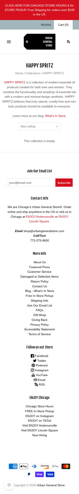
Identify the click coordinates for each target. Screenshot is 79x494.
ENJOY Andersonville (40, 216)
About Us (39, 262)
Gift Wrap (39, 315)
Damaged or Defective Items (39, 276)
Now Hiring (39, 435)
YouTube (41, 375)
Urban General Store (51, 485)
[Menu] (8, 42)
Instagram (41, 370)
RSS (41, 384)
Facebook (41, 356)
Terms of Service (39, 334)
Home (19, 73)
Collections (33, 73)
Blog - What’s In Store (39, 291)
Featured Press (39, 267)
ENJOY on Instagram (39, 416)
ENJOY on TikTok (39, 420)
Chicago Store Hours (40, 406)
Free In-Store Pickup (39, 295)
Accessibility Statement (39, 329)
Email (41, 380)
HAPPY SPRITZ (14, 82)
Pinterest (41, 365)
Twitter (41, 360)
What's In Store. (55, 115)
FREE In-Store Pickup (39, 411)
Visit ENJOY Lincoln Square (39, 430)
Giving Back (39, 319)
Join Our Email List (39, 305)
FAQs (39, 310)
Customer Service (39, 271)
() (63, 24)
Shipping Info (39, 300)
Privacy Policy (39, 324)
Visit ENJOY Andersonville (39, 425)
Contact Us (39, 286)
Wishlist (46, 24)
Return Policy (39, 281)
